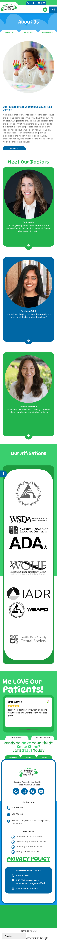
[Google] (32, 791)
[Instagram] (24, 791)
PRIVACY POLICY (28, 858)
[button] (3, 473)
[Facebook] (16, 791)
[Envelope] (41, 791)
